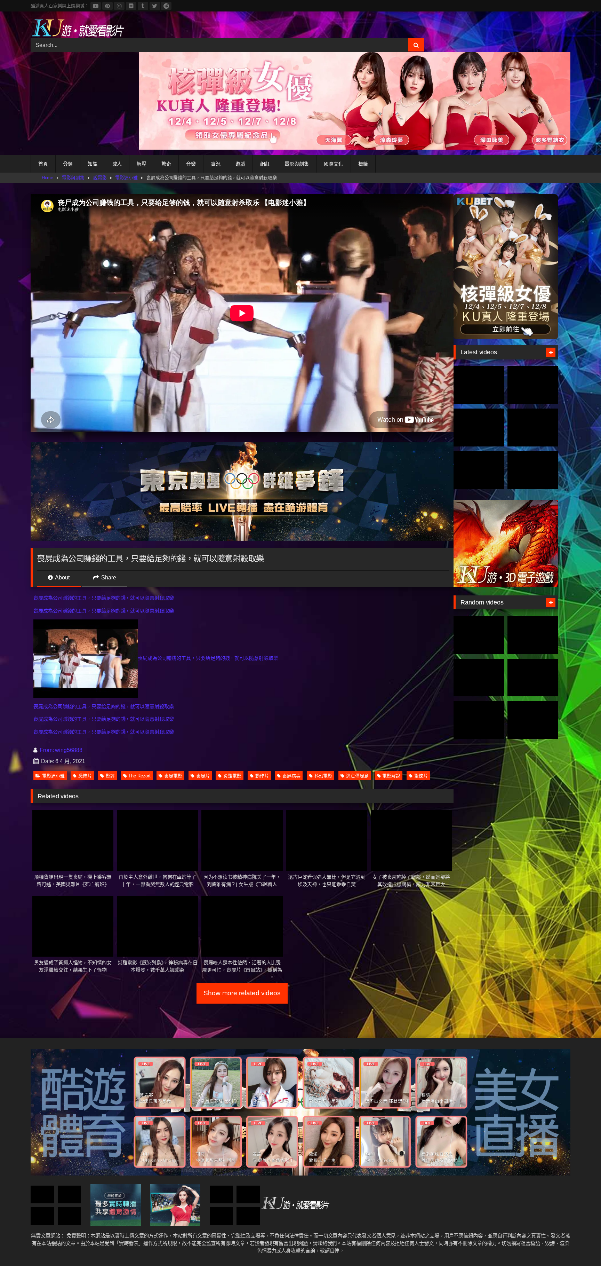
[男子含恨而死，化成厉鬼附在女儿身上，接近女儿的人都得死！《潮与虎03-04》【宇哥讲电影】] (221, 1216)
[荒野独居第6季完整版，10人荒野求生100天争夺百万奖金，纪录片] (532, 470)
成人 (117, 164)
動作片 (262, 775)
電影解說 (391, 775)
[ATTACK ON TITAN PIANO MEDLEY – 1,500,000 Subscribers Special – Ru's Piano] (532, 678)
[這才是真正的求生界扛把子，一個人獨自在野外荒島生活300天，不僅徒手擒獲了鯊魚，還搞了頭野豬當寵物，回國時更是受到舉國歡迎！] (479, 470)
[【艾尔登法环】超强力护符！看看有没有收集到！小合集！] (69, 1216)
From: (46, 750)
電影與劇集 (297, 164)
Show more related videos (242, 993)
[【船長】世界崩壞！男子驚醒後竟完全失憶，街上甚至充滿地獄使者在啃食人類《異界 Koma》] (221, 1194)
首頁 (43, 164)
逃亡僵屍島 (357, 775)
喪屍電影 (173, 775)
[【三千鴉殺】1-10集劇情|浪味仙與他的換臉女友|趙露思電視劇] (42, 1194)
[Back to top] (579, 1245)
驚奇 (166, 164)
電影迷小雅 (126, 177)
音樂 (191, 164)
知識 (92, 164)
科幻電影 (323, 775)
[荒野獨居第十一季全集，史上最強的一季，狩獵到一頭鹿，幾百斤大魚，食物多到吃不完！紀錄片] (532, 427)
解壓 (141, 164)
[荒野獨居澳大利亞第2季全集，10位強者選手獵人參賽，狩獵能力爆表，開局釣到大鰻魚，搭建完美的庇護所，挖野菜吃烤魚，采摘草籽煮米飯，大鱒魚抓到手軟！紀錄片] (532, 385)
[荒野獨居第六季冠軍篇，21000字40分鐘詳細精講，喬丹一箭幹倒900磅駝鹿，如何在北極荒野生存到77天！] (479, 427)
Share (108, 577)
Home (48, 177)
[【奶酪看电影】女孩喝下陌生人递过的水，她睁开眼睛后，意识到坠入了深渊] (532, 720)
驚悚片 (421, 775)
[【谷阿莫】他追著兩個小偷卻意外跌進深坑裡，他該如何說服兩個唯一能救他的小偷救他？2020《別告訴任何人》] (42, 1216)
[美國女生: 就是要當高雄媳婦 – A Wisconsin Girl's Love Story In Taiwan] (479, 635)
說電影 (100, 177)
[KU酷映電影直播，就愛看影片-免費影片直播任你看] (78, 27)
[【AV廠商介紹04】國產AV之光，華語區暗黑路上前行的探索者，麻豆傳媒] (248, 1194)
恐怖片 (85, 775)
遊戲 (240, 164)
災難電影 (232, 775)
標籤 (363, 164)
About (62, 577)
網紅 (265, 164)
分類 (68, 164)
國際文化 (333, 164)
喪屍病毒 (291, 775)
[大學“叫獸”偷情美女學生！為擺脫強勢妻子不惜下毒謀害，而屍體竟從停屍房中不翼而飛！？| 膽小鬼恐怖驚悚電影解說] (69, 1194)
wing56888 (68, 750)
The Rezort (139, 775)
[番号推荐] (479, 678)
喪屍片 (203, 775)
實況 (216, 164)
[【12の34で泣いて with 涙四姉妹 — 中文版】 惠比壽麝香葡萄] (532, 635)
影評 (110, 775)
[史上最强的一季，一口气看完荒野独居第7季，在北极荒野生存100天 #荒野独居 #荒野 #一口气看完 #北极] (479, 385)
